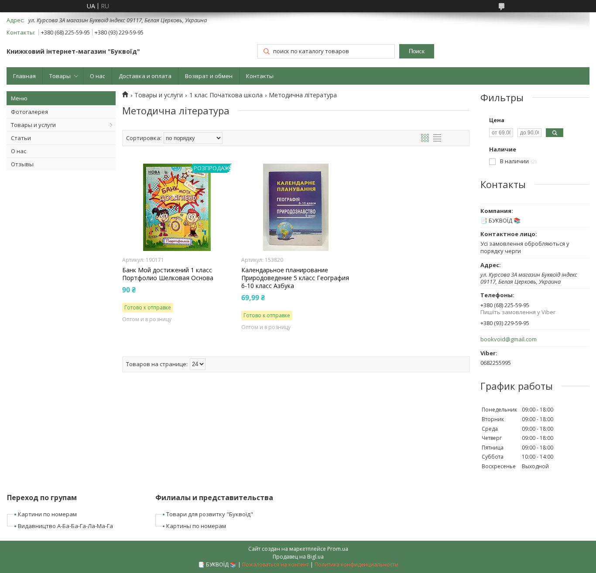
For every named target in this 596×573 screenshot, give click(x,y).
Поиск (417, 51)
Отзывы (22, 164)
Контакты (260, 76)
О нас (97, 76)
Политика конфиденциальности (356, 564)
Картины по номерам (196, 526)
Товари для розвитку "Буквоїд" (209, 514)
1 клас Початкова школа (226, 95)
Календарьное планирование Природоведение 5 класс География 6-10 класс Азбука (295, 278)
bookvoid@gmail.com (508, 339)
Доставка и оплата (145, 76)
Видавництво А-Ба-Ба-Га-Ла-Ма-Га (65, 526)
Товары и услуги (33, 125)
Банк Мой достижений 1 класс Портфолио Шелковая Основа (167, 274)
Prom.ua (337, 548)
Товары (60, 76)
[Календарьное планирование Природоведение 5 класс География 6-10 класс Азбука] (295, 207)
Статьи (21, 138)
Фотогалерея (29, 112)
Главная (24, 76)
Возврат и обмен (209, 76)
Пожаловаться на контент (275, 564)
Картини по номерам (47, 514)
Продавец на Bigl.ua (298, 556)
